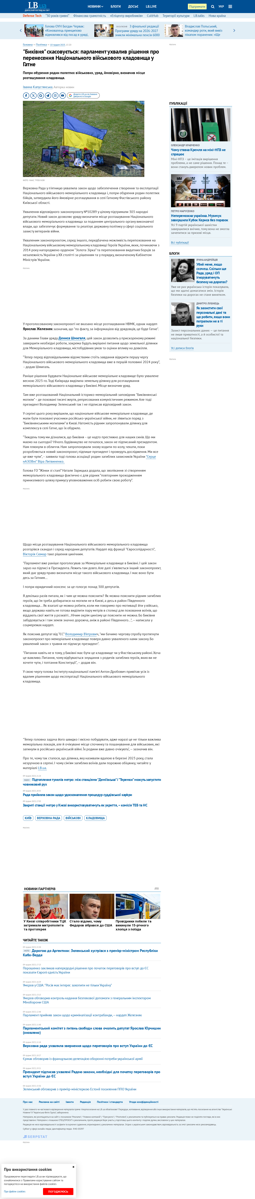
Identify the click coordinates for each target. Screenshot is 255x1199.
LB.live (151, 6)
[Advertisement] (92, 294)
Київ (28, 818)
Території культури (176, 16)
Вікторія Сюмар (34, 554)
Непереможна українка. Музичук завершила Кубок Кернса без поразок (199, 217)
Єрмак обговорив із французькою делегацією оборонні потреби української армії (83, 1058)
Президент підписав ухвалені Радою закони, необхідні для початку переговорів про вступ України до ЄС (91, 1074)
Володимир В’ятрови (81, 634)
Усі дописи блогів (182, 348)
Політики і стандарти (110, 1102)
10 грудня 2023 (57, 44)
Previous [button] (21, 30)
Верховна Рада (48, 818)
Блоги (116, 6)
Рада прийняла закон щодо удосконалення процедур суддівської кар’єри (77, 794)
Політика (41, 44)
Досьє (133, 6)
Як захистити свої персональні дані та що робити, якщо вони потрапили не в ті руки (213, 317)
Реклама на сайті (49, 1102)
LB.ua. (42, 768)
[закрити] (73, 1167)
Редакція (85, 1102)
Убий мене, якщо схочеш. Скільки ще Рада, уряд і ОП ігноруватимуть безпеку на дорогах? (211, 273)
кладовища (95, 818)
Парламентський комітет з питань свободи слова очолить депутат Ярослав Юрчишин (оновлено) (92, 1030)
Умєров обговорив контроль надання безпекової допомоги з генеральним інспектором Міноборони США (87, 1000)
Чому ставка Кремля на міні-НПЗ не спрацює (198, 151)
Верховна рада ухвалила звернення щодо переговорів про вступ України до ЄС (88, 1045)
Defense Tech (32, 16)
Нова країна (217, 16)
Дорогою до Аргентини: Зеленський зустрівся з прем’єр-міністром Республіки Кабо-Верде (90, 952)
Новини (94, 6)
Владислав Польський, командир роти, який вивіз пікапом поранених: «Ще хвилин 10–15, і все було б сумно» (204, 34)
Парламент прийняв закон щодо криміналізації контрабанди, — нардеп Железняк (82, 1015)
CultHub (152, 16)
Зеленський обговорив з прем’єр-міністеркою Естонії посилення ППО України (79, 1089)
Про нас (28, 1102)
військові (73, 818)
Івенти (70, 1102)
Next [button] (234, 30)
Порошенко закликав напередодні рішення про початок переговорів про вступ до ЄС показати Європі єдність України (85, 970)
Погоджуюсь (58, 1191)
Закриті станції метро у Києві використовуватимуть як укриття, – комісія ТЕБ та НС (85, 805)
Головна (28, 44)
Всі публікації (180, 242)
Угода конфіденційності (143, 1102)
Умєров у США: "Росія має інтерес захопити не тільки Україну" (67, 985)
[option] (58, 30)
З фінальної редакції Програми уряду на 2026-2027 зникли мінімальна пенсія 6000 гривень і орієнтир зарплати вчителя (137, 34)
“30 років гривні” (57, 16)
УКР (221, 6)
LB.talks (199, 16)
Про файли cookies (14, 1191)
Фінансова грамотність (89, 16)
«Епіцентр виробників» (126, 16)
